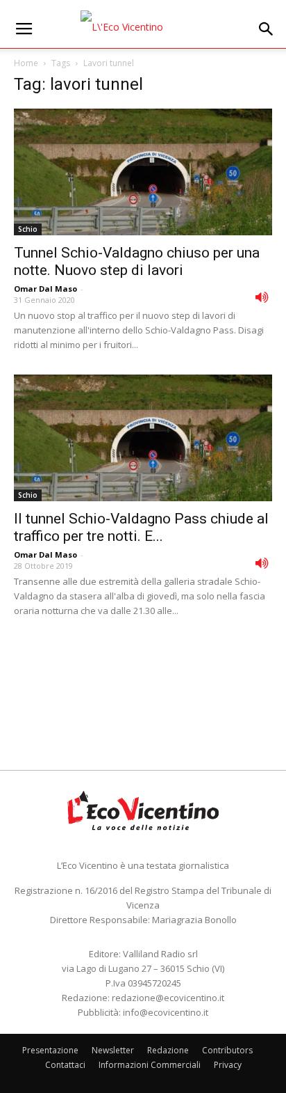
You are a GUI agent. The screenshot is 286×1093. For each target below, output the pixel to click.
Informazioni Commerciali (150, 1065)
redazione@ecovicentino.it (168, 997)
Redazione (168, 1050)
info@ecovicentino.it (165, 1012)
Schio (27, 229)
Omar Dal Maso (45, 288)
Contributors (227, 1050)
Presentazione (50, 1050)
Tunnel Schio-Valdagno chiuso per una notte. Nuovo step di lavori (137, 261)
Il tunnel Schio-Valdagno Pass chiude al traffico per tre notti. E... (141, 527)
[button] (266, 29)
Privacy (228, 1065)
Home (26, 63)
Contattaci (65, 1065)
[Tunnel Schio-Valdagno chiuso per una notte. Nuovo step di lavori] (143, 172)
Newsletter (113, 1050)
